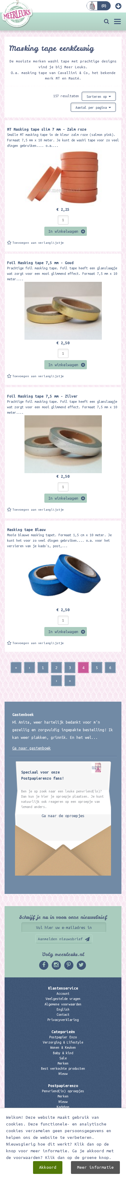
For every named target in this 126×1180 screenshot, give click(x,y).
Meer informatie (95, 1167)
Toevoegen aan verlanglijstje (38, 242)
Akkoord (47, 1167)
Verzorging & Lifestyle (63, 1042)
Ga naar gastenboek (31, 748)
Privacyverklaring (63, 1020)
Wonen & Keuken (63, 1047)
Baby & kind (63, 1053)
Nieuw (63, 1073)
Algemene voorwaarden (63, 1004)
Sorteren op (98, 96)
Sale (63, 1058)
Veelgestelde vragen (63, 999)
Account (63, 993)
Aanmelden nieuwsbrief (60, 939)
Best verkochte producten (63, 1068)
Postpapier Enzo (63, 1037)
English (63, 1009)
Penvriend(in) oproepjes (63, 1091)
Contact (63, 1014)
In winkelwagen (63, 231)
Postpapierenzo (63, 1085)
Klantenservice (63, 988)
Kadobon (63, 1107)
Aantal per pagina (92, 107)
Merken (63, 1063)
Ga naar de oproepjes (63, 815)
